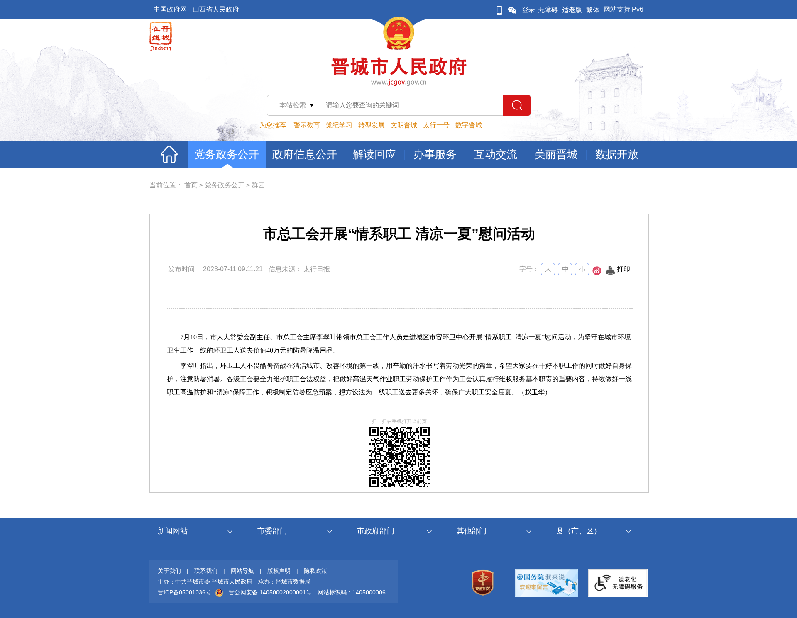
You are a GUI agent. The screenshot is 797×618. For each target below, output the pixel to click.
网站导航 (242, 570)
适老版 (572, 9)
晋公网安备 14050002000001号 (270, 592)
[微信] (512, 9)
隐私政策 (315, 570)
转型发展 (371, 125)
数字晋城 (468, 125)
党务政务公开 (224, 185)
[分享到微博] (596, 273)
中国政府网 (170, 9)
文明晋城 (404, 125)
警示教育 (306, 125)
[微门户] (499, 9)
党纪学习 (339, 125)
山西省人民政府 (216, 9)
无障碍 (548, 9)
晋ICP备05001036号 (184, 592)
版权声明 (279, 570)
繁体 (592, 9)
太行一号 (436, 125)
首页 (191, 185)
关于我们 (169, 570)
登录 (528, 9)
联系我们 (206, 570)
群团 (258, 185)
